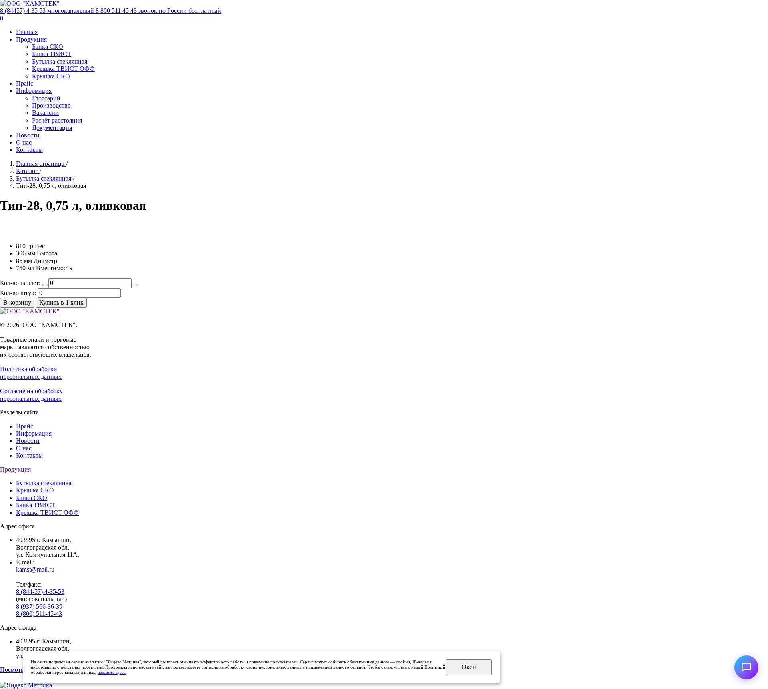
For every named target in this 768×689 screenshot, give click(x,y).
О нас (24, 142)
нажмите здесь (112, 672)
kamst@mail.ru (35, 569)
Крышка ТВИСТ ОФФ (63, 68)
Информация (34, 90)
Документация (52, 127)
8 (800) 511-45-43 (39, 613)
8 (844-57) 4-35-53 (40, 591)
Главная (27, 31)
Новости (28, 135)
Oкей (469, 666)
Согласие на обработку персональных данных (31, 395)
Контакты (29, 149)
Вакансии (45, 112)
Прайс (24, 83)
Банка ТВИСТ (51, 53)
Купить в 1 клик (61, 302)
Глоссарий (46, 98)
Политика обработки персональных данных (31, 373)
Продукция (31, 39)
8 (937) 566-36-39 (39, 606)
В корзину (17, 302)
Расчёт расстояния (57, 120)
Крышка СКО (51, 76)
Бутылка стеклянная (59, 61)
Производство (51, 105)
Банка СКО (47, 46)
